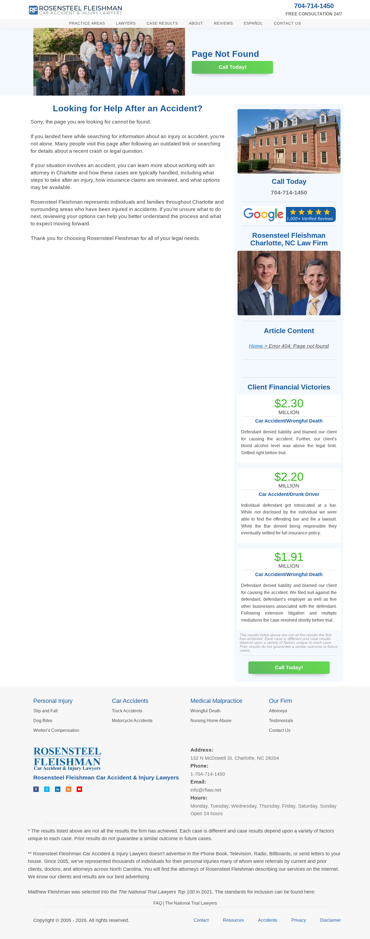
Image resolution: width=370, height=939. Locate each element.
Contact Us (287, 23)
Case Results (162, 23)
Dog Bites (42, 720)
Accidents (267, 920)
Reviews (223, 23)
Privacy (298, 920)
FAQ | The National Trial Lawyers (185, 903)
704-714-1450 (314, 6)
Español (253, 23)
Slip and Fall (45, 711)
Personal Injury (53, 700)
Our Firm (280, 700)
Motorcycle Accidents (132, 720)
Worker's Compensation (56, 730)
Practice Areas (87, 23)
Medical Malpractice (216, 700)
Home (256, 346)
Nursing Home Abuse (211, 720)
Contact (201, 920)
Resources (233, 920)
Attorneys (278, 711)
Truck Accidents (127, 711)
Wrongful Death (205, 711)
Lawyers (126, 23)
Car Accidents (130, 700)
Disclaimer (330, 920)
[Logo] (75, 10)
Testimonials (281, 720)
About (196, 23)
